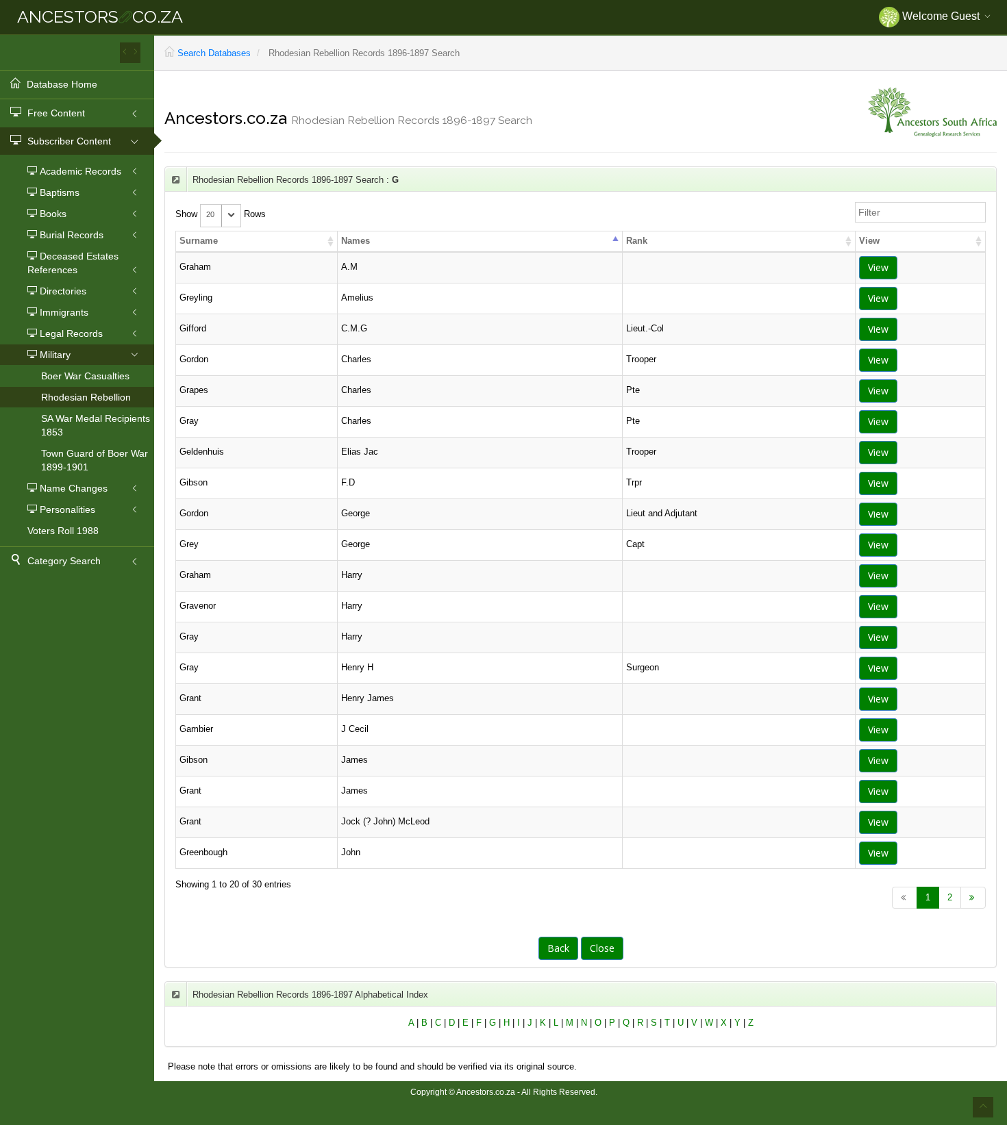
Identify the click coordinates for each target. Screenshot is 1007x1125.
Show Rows (220, 214)
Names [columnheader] (355, 241)
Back (558, 948)
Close (602, 948)
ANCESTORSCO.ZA (100, 16)
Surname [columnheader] (198, 241)
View (878, 267)
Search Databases (214, 53)
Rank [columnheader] (636, 241)
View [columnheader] (869, 241)
